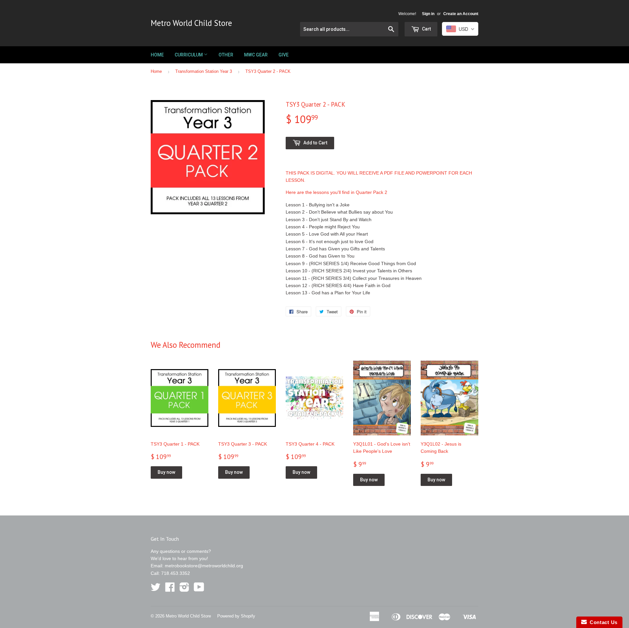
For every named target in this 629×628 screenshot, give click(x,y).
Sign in (428, 13)
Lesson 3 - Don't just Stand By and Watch (329, 219)
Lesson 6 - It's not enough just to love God (329, 241)
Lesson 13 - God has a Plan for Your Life (328, 292)
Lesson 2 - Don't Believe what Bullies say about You (339, 212)
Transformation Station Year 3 (203, 71)
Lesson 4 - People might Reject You (323, 226)
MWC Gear (256, 54)
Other (226, 54)
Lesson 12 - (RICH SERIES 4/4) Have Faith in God (338, 285)
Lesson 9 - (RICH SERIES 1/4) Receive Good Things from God (351, 263)
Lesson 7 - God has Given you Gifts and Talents (335, 248)
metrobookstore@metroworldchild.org (204, 565)
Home (157, 54)
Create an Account (460, 13)
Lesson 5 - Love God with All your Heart (327, 234)
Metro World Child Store (191, 23)
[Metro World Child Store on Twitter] (156, 589)
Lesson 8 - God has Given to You (320, 256)
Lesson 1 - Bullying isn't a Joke (318, 204)
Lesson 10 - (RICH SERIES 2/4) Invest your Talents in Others (349, 270)
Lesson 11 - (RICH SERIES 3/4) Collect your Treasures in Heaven (354, 278)
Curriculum (189, 54)
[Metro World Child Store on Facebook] (170, 589)
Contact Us (602, 622)
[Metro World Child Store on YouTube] (199, 589)
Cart (426, 28)
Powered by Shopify (236, 616)
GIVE (283, 54)
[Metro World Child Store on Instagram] (184, 589)
